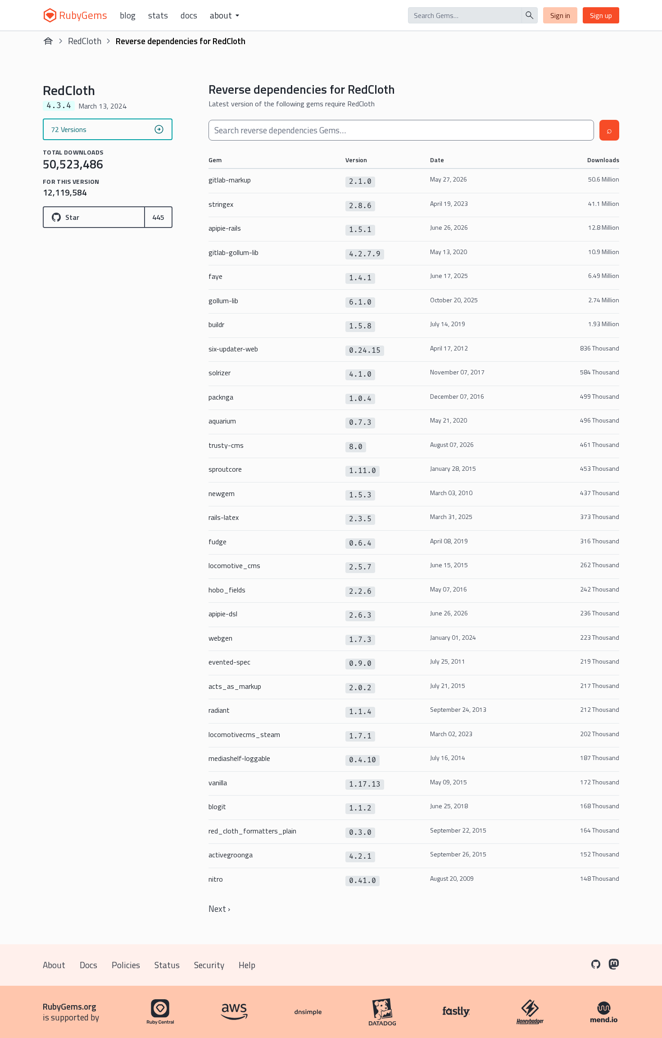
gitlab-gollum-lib (233, 252)
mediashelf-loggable (239, 758)
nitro (216, 879)
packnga (221, 397)
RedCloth (84, 40)
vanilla (218, 782)
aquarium (222, 420)
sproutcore (225, 469)
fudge (218, 541)
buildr (216, 324)
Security (209, 964)
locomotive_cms (234, 565)
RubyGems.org (69, 1006)
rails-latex (224, 517)
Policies (126, 964)
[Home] (48, 41)
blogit (217, 806)
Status (167, 964)
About (54, 964)
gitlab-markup (230, 179)
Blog (128, 15)
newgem (222, 493)
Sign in (560, 15)
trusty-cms (226, 445)
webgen (220, 638)
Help (247, 964)
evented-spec (229, 661)
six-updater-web (233, 348)
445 (158, 217)
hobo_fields (227, 589)
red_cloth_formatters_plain (252, 830)
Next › (219, 908)
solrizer (220, 372)
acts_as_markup (235, 686)
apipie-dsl (223, 613)
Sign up (601, 15)
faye (215, 276)
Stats (158, 15)
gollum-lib (223, 300)
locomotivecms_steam (244, 734)
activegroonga (231, 854)
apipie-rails (225, 228)
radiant (219, 710)
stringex (221, 204)
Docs (189, 15)
